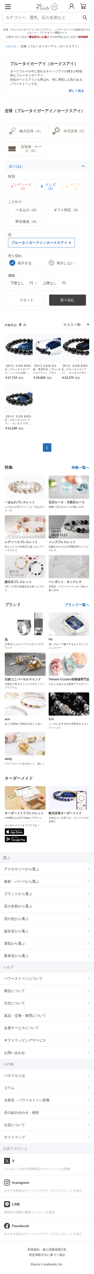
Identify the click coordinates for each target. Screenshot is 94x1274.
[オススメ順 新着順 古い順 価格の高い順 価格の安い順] (76, 324)
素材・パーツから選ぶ (21, 881)
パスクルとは (14, 1075)
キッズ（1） (75, 186)
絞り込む (16, 166)
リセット (27, 300)
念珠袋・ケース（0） (31, 149)
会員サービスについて (21, 1028)
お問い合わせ (14, 1053)
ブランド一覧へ (77, 605)
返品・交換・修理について (25, 1015)
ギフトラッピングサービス (25, 1040)
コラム (9, 1088)
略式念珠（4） (31, 131)
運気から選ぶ (14, 943)
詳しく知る (76, 90)
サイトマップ (14, 1137)
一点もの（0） (27, 210)
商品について (14, 991)
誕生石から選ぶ (16, 931)
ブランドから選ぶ (18, 894)
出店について (14, 1125)
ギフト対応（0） (67, 210)
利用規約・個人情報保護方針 (47, 1249)
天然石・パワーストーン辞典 (27, 1100)
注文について (14, 1003)
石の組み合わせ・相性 (21, 1112)
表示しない (65, 263)
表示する (25, 263)
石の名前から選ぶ (18, 906)
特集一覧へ (80, 467)
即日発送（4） (27, 221)
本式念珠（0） (74, 131)
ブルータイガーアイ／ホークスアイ (39, 243)
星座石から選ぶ (16, 956)
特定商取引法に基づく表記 (47, 1255)
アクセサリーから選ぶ (21, 869)
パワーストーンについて (23, 978)
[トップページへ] (47, 12)
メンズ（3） (50, 186)
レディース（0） (23, 186)
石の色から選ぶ (16, 919)
